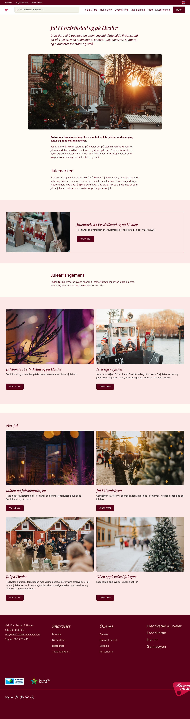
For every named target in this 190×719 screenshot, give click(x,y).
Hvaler (152, 640)
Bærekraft (9, 2)
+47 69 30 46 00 (14, 629)
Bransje (56, 634)
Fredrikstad (156, 633)
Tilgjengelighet (22, 2)
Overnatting (121, 9)
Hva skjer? (106, 9)
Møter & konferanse (159, 9)
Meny (179, 9)
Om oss (104, 634)
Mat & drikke (138, 9)
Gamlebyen (156, 646)
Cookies (104, 645)
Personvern (106, 651)
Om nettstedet (108, 640)
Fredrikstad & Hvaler (164, 626)
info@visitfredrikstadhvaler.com (22, 634)
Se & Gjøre (91, 9)
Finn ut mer (85, 239)
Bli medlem (58, 640)
